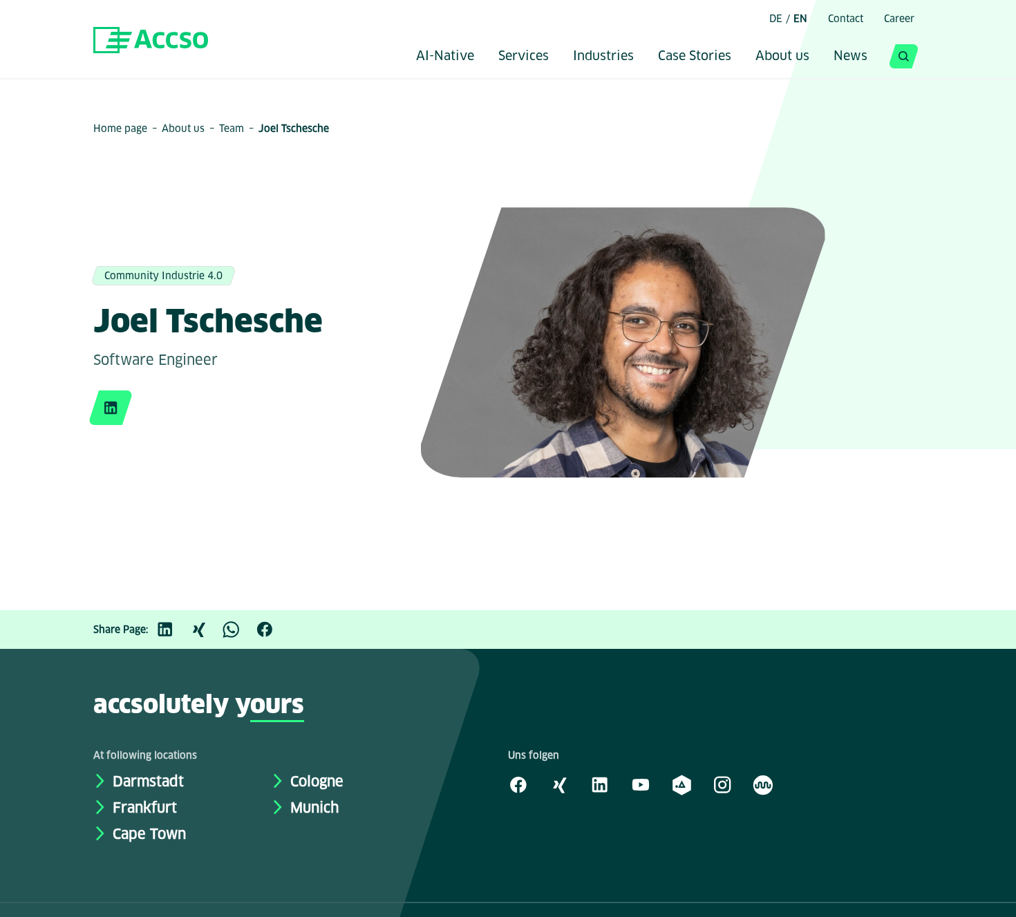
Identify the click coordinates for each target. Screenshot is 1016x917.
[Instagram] (722, 784)
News (850, 57)
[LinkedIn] (172, 629)
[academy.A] (681, 784)
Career (899, 18)
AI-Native (445, 57)
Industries (603, 57)
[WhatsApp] (238, 629)
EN (800, 18)
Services (523, 57)
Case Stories (694, 57)
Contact (845, 18)
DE (775, 18)
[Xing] (205, 629)
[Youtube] (640, 784)
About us (782, 57)
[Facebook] (271, 629)
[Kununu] (763, 784)
